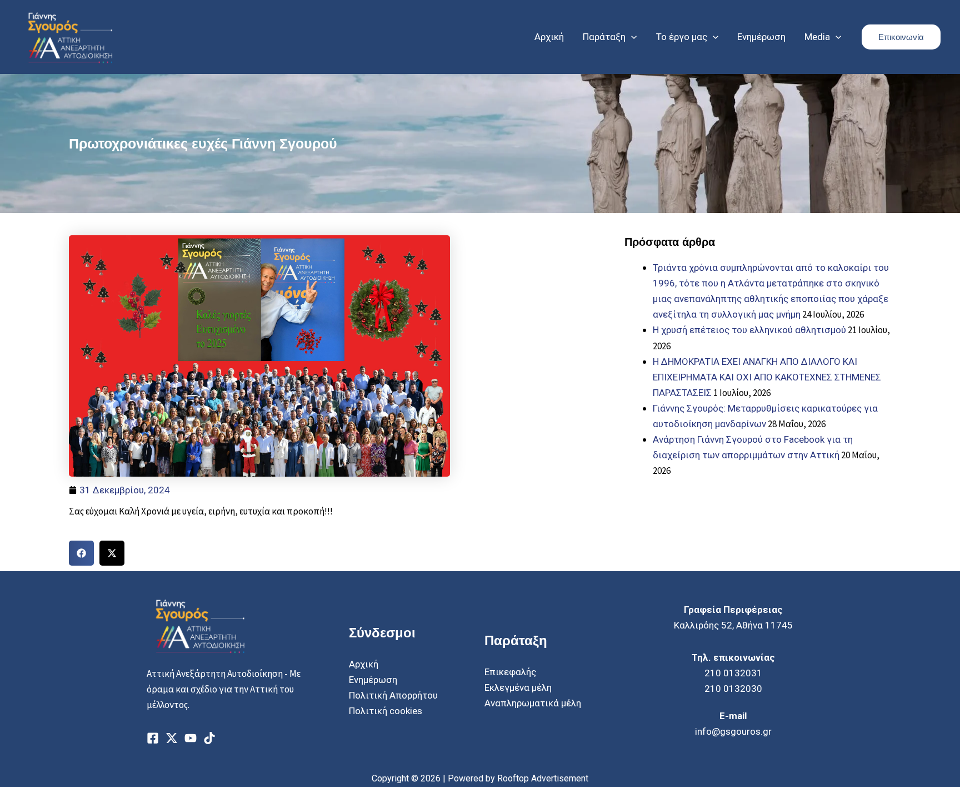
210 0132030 (733, 688)
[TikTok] (209, 738)
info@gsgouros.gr (733, 731)
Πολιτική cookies (385, 710)
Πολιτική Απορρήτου (393, 695)
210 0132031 (733, 673)
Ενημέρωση (373, 679)
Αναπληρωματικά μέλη (532, 703)
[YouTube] (190, 738)
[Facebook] (153, 738)
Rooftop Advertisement (542, 778)
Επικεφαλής (510, 671)
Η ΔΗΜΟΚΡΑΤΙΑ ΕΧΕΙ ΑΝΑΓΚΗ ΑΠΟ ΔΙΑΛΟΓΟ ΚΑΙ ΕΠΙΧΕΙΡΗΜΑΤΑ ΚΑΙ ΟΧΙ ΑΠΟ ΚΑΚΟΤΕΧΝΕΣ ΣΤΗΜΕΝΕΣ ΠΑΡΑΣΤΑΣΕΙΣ (767, 377)
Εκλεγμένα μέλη (518, 687)
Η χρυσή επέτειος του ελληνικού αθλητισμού (749, 329)
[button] (631, 36)
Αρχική (363, 664)
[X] (172, 738)
